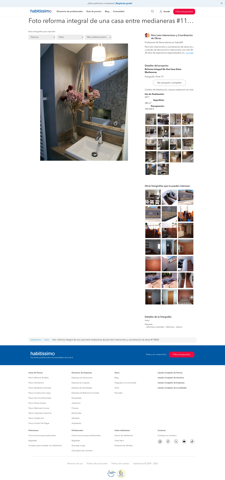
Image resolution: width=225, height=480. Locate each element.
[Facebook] (168, 441)
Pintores (75, 408)
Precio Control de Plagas (39, 423)
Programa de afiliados (124, 446)
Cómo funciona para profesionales (86, 436)
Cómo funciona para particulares (42, 436)
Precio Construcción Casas (40, 393)
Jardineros (76, 403)
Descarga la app (78, 446)
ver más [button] (189, 53)
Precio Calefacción (36, 418)
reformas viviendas (155, 327)
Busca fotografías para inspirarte (42, 32)
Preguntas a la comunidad (125, 383)
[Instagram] (160, 441)
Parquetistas (76, 398)
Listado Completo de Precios (170, 373)
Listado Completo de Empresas (171, 383)
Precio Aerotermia (36, 383)
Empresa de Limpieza (80, 383)
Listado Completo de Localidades (172, 388)
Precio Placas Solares (37, 403)
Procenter (119, 393)
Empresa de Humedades (82, 388)
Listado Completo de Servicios (171, 378)
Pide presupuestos (184, 12)
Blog (117, 378)
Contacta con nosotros (167, 436)
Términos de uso (75, 464)
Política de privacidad (97, 464)
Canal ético (119, 441)
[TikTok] (192, 441)
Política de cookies (120, 464)
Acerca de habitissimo (124, 436)
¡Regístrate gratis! (123, 3)
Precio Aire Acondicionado (40, 398)
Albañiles (75, 418)
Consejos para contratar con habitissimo (45, 446)
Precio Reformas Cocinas (39, 408)
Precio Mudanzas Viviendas (40, 388)
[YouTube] (184, 441)
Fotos (117, 388)
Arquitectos (76, 423)
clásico (179, 327)
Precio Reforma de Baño (39, 378)
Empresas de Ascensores (82, 378)
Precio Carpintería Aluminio (40, 413)
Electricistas (76, 413)
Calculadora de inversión (82, 451)
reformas (170, 327)
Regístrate (33, 441)
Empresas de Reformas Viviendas (85, 393)
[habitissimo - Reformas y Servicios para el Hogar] (41, 11)
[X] (176, 441)
